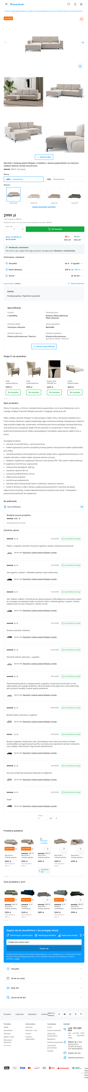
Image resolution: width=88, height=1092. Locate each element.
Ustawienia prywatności (52, 1046)
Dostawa (29, 1027)
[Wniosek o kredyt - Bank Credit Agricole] (77, 1068)
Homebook (51, 1024)
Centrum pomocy (75, 1057)
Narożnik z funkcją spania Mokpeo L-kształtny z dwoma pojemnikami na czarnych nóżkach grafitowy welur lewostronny (40, 637)
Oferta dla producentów (52, 1035)
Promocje (7, 1045)
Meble (6, 1027)
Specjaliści (32, 1014)
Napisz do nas (74, 1053)
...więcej (16, 959)
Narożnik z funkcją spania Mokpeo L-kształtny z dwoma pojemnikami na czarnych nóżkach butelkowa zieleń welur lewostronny (40, 579)
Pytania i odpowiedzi (30, 1038)
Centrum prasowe (54, 1030)
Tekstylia (7, 1034)
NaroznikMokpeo (14, 507)
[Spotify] (81, 1014)
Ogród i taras (9, 1037)
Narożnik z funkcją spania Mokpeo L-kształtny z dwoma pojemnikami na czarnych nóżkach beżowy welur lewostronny (40, 610)
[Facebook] (59, 1014)
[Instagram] (70, 1014)
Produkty (7, 1014)
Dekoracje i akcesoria (8, 1041)
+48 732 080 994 (75, 1029)
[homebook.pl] (17, 4)
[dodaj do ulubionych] (81, 19)
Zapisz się (44, 948)
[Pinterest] (75, 1014)
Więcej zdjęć (45, 157)
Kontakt (50, 1051)
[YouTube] (64, 1014)
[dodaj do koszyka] (16, 848)
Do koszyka (13, 392)
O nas (49, 1027)
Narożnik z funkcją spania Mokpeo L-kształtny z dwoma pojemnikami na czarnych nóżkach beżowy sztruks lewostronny (40, 722)
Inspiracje (19, 1014)
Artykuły (44, 1014)
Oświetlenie (8, 1030)
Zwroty (28, 1034)
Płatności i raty (31, 1030)
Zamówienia (30, 1024)
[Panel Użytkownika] (75, 4)
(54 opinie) (21, 169)
